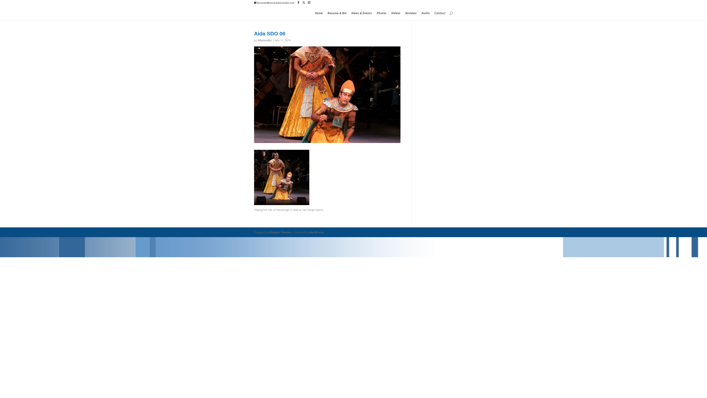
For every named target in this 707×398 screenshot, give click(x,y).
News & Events (361, 13)
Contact (440, 13)
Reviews (411, 13)
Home (319, 13)
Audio (425, 13)
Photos (381, 13)
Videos (395, 13)
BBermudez (265, 40)
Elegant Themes (280, 232)
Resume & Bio (337, 13)
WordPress (316, 232)
